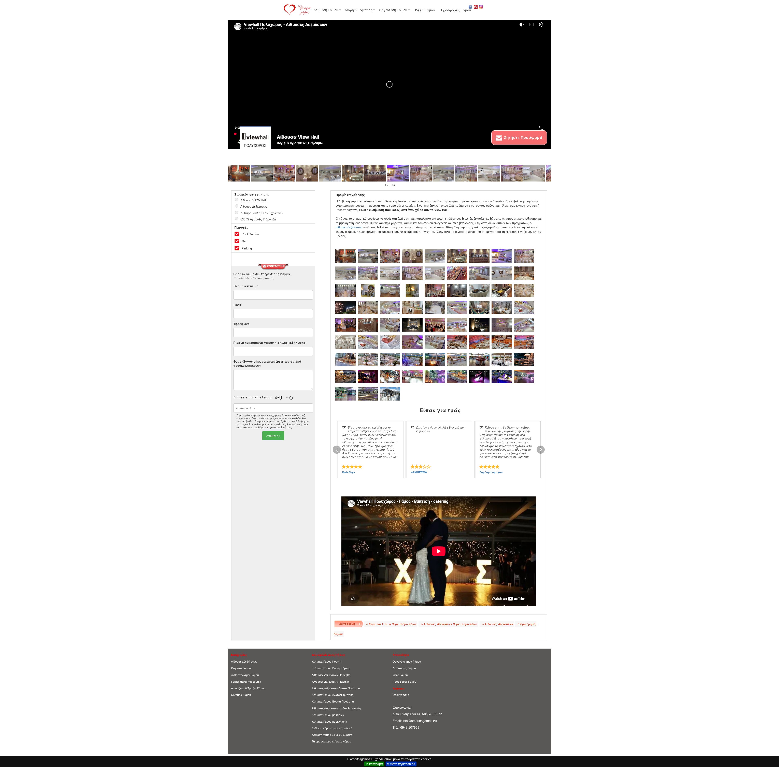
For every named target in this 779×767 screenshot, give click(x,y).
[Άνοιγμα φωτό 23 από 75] (435, 290)
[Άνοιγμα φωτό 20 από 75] (368, 290)
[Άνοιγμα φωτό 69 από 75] (457, 376)
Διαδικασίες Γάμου (404, 668)
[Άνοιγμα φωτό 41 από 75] (435, 324)
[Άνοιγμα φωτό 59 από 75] (435, 359)
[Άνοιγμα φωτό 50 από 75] (435, 342)
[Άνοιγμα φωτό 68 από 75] (435, 376)
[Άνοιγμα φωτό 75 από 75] (390, 393)
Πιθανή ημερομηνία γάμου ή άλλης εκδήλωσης (269, 343)
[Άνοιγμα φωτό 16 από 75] (479, 273)
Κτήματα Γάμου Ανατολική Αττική (332, 694)
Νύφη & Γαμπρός (359, 10)
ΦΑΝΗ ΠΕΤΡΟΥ (419, 472)
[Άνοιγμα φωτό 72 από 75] (524, 376)
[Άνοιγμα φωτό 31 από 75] (412, 307)
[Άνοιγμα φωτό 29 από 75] (368, 307)
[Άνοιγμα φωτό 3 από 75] (284, 173)
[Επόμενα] (541, 450)
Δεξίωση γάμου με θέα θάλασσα (332, 734)
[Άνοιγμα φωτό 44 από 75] (502, 324)
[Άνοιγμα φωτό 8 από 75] (398, 173)
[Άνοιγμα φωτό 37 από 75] (345, 324)
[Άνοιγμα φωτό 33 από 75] (457, 307)
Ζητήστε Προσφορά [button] (523, 137)
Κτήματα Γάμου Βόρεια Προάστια (392, 624)
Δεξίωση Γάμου (326, 10)
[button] (470, 6)
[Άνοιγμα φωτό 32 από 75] (435, 307)
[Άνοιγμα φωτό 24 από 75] (457, 290)
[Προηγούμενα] (337, 450)
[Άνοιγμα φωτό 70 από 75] (479, 376)
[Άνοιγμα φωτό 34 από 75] (479, 307)
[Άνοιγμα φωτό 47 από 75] (368, 342)
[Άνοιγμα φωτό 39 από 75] (390, 324)
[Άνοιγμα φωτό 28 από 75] (345, 307)
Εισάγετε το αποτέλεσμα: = (260, 397)
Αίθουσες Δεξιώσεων (499, 624)
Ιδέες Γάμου (425, 10)
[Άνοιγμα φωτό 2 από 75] (262, 173)
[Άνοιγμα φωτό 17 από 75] (502, 273)
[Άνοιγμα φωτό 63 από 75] (524, 359)
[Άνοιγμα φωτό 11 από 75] (466, 173)
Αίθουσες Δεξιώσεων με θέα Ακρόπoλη (336, 708)
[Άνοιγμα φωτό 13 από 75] (512, 173)
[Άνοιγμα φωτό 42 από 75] (457, 324)
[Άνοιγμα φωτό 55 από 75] (345, 359)
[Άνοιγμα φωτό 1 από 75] (239, 173)
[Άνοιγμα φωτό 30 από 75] (390, 307)
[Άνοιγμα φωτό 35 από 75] (502, 307)
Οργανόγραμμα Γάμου (407, 661)
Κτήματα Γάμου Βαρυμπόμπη (331, 668)
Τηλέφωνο (241, 324)
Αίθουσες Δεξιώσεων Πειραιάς (331, 681)
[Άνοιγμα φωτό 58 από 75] (412, 359)
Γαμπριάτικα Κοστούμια (246, 681)
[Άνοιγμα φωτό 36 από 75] (524, 307)
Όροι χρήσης (401, 694)
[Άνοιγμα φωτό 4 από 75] (307, 173)
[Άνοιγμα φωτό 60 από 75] (457, 359)
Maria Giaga (348, 472)
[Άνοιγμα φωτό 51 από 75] (457, 342)
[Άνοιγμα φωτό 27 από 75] (524, 290)
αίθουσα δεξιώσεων (349, 227)
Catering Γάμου (241, 694)
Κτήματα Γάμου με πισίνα (328, 715)
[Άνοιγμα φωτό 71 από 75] (502, 376)
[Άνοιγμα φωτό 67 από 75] (412, 376)
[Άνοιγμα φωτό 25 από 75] (479, 290)
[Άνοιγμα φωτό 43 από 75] (479, 324)
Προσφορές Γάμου (456, 10)
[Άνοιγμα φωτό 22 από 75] (412, 290)
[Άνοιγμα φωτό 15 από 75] (457, 273)
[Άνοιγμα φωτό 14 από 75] (534, 173)
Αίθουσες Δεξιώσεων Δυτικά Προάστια (336, 688)
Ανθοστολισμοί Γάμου (245, 675)
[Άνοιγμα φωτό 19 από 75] (345, 290)
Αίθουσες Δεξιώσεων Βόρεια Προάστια (450, 624)
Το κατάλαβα (374, 764)
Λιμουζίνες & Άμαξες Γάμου (248, 688)
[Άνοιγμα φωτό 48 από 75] (390, 342)
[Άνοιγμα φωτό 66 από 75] (390, 376)
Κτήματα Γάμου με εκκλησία (329, 721)
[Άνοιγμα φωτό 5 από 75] (330, 173)
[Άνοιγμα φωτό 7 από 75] (375, 173)
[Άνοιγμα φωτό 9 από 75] (421, 173)
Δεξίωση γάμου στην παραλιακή (332, 728)
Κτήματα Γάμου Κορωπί (327, 661)
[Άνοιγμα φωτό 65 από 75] (368, 376)
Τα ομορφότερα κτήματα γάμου (331, 741)
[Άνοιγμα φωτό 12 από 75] (489, 173)
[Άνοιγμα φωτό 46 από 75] (345, 342)
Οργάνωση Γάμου (393, 10)
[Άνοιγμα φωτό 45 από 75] (524, 324)
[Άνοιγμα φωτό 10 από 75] (443, 173)
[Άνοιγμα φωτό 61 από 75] (479, 359)
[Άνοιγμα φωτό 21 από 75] (390, 290)
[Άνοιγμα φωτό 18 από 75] (524, 273)
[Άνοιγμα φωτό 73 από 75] (345, 393)
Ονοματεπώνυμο (245, 286)
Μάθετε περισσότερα (401, 764)
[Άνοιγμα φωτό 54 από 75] (524, 342)
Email (237, 305)
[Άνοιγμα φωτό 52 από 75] (479, 342)
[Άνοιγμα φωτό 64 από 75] (345, 376)
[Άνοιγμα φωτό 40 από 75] (412, 324)
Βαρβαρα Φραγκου (491, 472)
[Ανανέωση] (291, 398)
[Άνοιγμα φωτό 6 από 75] (353, 173)
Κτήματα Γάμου (241, 668)
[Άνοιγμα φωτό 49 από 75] (412, 342)
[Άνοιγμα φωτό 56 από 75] (368, 359)
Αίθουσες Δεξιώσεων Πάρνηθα (331, 675)
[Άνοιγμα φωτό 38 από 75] (368, 324)
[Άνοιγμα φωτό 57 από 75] (390, 359)
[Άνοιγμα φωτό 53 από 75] (502, 342)
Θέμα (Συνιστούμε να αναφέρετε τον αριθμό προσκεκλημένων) (267, 363)
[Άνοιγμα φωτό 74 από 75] (368, 393)
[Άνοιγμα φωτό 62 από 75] (502, 359)
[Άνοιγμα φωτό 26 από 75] (502, 290)
